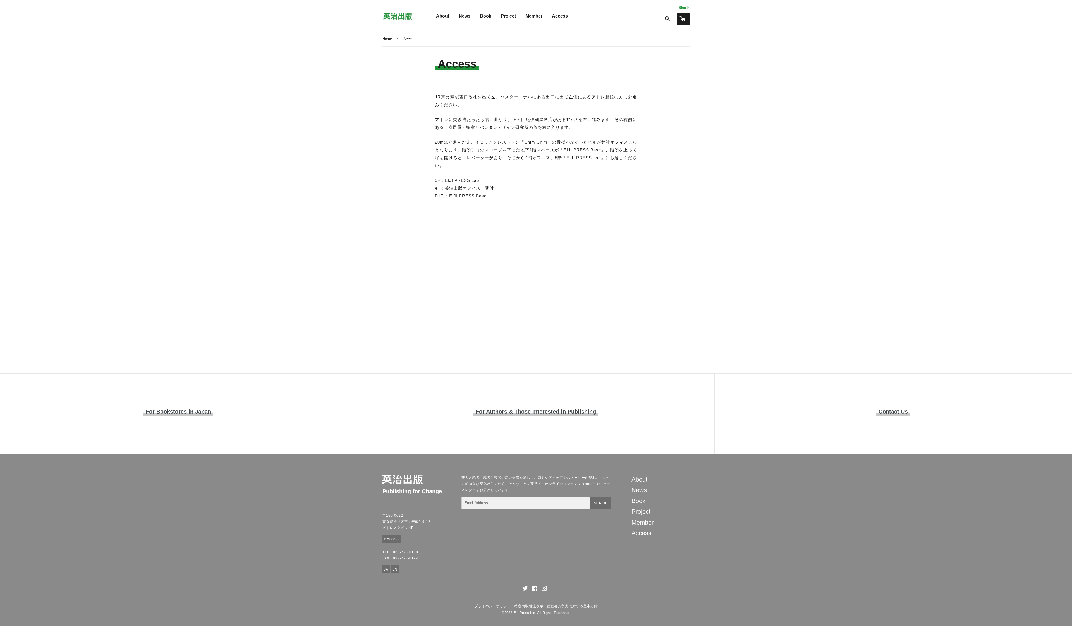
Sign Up (600, 503)
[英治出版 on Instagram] (544, 589)
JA (386, 569)
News (464, 16)
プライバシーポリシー (492, 606)
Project (508, 16)
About (442, 16)
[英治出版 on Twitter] (525, 589)
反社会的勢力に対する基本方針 (572, 606)
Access (560, 16)
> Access (391, 539)
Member (533, 16)
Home (387, 39)
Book (485, 16)
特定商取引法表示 (528, 606)
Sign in (684, 7)
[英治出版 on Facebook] (535, 589)
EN (395, 569)
